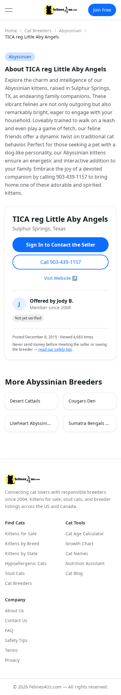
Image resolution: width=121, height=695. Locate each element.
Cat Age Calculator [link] (84, 534)
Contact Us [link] (16, 620)
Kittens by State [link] (21, 553)
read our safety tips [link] (55, 349)
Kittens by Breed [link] (22, 543)
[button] (31, 401)
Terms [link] (11, 650)
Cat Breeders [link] (18, 583)
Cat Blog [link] (74, 573)
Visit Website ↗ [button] (60, 278)
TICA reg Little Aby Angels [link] (32, 37)
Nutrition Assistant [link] (85, 563)
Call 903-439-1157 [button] (60, 262)
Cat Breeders (38, 30)
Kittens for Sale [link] (21, 534)
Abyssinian (70, 30)
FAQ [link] (9, 630)
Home (11, 30)
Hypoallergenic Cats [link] (26, 563)
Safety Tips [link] (16, 640)
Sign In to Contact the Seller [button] (60, 244)
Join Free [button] (102, 10)
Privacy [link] (12, 660)
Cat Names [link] (76, 553)
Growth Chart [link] (79, 543)
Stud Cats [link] (15, 573)
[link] (61, 10)
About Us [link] (14, 610)
